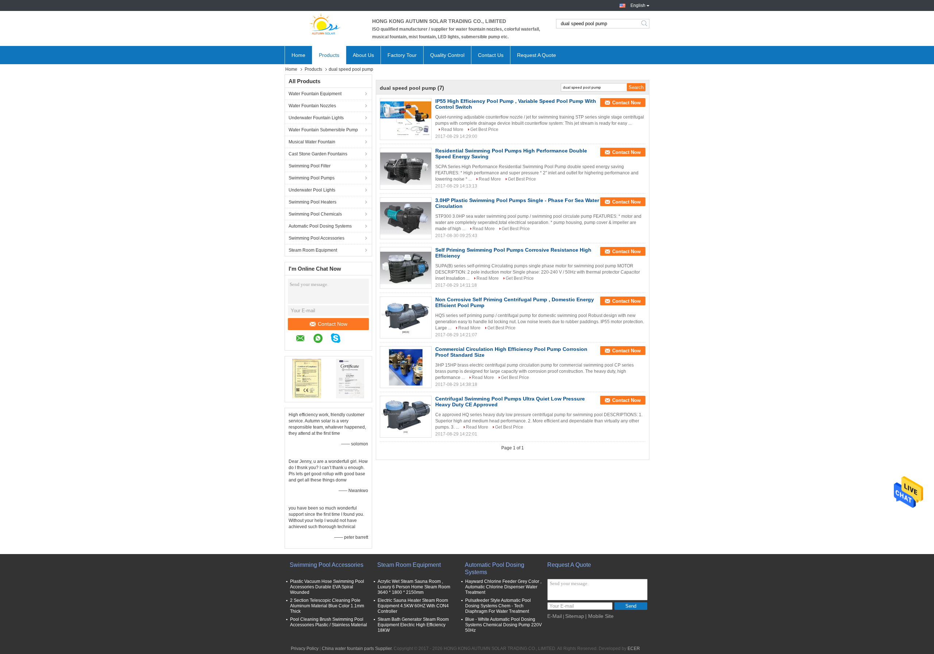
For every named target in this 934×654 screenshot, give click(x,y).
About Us (363, 55)
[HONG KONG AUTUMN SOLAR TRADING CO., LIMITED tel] (352, 339)
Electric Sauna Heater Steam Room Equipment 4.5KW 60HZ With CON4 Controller (413, 606)
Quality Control (447, 55)
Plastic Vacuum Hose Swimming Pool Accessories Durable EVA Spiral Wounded (327, 587)
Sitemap (574, 616)
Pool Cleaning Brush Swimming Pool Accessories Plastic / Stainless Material (328, 622)
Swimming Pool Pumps (312, 178)
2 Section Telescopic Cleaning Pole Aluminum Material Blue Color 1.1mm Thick (327, 606)
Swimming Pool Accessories (316, 238)
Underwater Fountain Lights (316, 117)
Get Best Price (484, 129)
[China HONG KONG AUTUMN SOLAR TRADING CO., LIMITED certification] (306, 378)
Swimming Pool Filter (310, 166)
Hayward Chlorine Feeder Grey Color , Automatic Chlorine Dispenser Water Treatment (503, 587)
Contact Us (490, 55)
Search (644, 23)
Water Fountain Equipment (315, 93)
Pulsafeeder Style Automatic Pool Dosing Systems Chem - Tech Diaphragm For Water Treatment (498, 606)
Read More (452, 129)
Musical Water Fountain (312, 141)
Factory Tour (402, 55)
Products (329, 55)
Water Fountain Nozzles (312, 105)
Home (298, 55)
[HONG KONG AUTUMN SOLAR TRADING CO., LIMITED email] (304, 339)
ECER (634, 648)
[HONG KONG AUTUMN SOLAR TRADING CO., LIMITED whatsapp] (321, 339)
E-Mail (554, 616)
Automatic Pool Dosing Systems (320, 226)
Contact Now (332, 324)
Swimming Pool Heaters (312, 202)
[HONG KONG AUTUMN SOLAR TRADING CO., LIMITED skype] (339, 339)
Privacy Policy (305, 648)
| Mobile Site (599, 616)
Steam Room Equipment (313, 250)
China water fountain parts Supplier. (358, 648)
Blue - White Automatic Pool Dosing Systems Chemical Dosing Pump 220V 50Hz (503, 625)
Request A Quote (536, 55)
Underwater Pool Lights (312, 190)
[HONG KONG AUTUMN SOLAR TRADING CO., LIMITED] (325, 24)
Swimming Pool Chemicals (315, 214)
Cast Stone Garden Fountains (318, 153)
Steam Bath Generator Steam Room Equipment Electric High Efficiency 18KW (413, 625)
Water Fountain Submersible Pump (323, 129)
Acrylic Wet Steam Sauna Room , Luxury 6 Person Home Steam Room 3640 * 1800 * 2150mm (414, 587)
